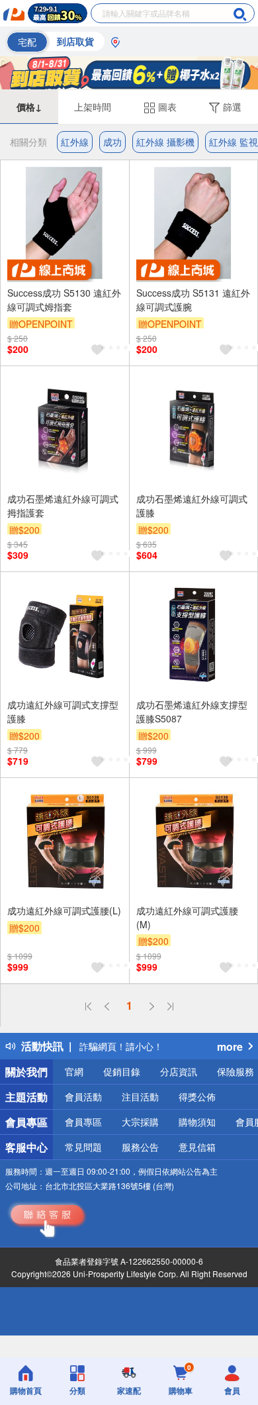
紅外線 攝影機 (165, 141)
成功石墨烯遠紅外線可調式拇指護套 (62, 505)
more (230, 1046)
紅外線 (75, 141)
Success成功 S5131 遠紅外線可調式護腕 (193, 299)
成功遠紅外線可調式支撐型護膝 (62, 711)
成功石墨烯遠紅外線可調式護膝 (191, 505)
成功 (112, 141)
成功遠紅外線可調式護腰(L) (64, 910)
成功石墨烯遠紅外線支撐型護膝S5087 (191, 711)
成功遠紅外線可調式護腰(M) (187, 917)
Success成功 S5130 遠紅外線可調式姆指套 (64, 299)
